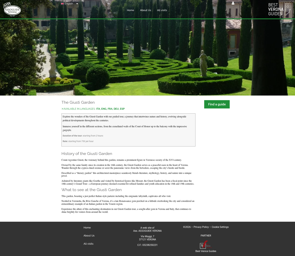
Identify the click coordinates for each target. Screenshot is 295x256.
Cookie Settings (220, 227)
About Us (145, 10)
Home (130, 10)
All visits (162, 10)
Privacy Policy (201, 227)
